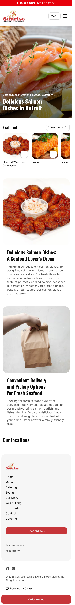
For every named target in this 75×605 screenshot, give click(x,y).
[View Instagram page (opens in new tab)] (13, 569)
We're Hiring (14, 503)
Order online (36, 599)
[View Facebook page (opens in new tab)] (8, 569)
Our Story (12, 497)
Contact (11, 513)
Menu (54, 16)
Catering (11, 487)
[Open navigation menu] (65, 16)
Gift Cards (12, 508)
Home (9, 477)
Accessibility (13, 550)
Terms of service (15, 545)
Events (10, 492)
